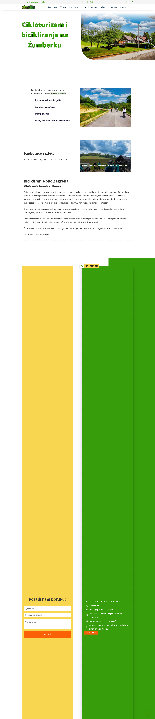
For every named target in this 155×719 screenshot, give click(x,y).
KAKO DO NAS (91, 633)
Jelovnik (104, 7)
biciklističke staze (58, 93)
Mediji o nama (91, 7)
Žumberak (73, 7)
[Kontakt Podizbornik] (129, 7)
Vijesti (63, 7)
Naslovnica (52, 7)
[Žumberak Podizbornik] (80, 7)
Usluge (114, 7)
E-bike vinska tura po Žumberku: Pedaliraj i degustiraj (104, 165)
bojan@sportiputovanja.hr (35, 2)
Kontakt (123, 7)
